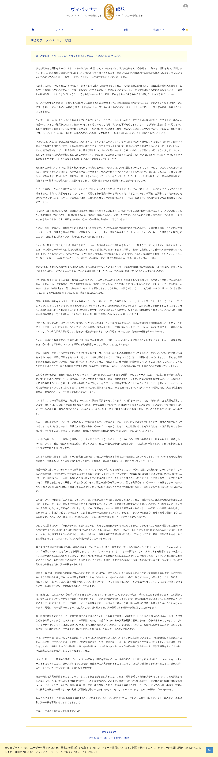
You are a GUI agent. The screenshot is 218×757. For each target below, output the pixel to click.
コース (92, 29)
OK (209, 750)
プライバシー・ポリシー (101, 737)
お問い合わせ (122, 737)
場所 (125, 29)
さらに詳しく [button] (90, 752)
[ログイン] (185, 5)
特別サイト (158, 29)
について (59, 29)
